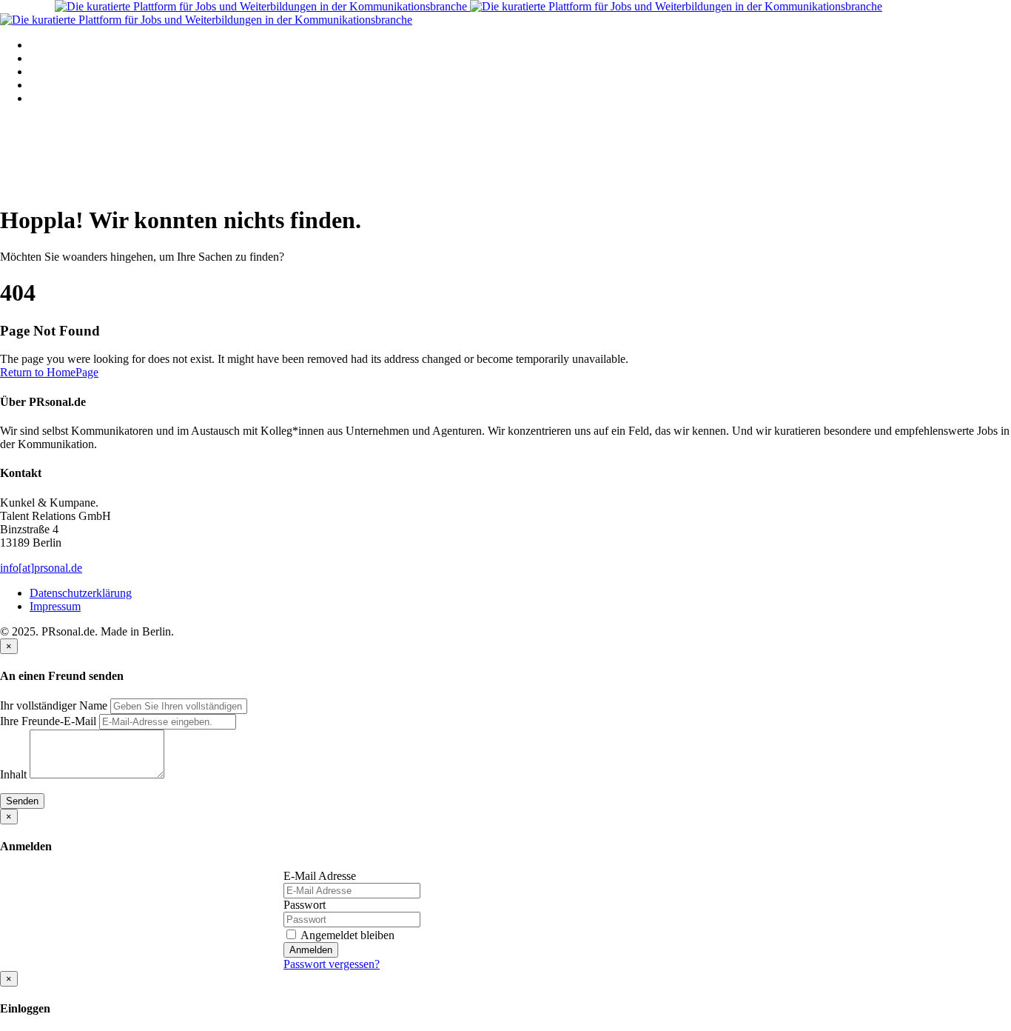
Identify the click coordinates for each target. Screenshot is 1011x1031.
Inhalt (13, 774)
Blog (41, 85)
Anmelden (310, 949)
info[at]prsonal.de (41, 567)
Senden (22, 801)
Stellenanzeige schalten (84, 71)
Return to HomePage (49, 372)
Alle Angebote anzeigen (86, 58)
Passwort (304, 904)
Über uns (51, 98)
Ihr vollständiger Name (53, 705)
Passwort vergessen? (331, 964)
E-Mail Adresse (319, 876)
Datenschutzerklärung (81, 593)
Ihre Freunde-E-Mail (48, 721)
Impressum (55, 606)
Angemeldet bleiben (346, 935)
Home (44, 45)
